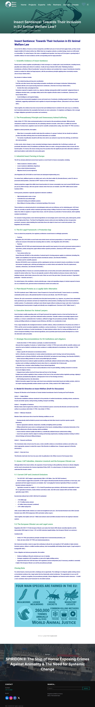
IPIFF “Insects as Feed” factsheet (45, 180)
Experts (41, 5)
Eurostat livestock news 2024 (66, 510)
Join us (66, 5)
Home (23, 5)
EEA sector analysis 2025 (60, 489)
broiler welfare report (46, 513)
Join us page (8, 689)
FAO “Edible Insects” (69, 305)
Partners (57, 5)
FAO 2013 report (62, 295)
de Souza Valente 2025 (23, 73)
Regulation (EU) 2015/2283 (21, 224)
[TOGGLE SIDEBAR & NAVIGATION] (88, 4)
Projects (32, 5)
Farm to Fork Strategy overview (53, 376)
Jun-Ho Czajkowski (21, 30)
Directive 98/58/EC (61, 257)
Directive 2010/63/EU (37, 266)
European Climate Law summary (67, 530)
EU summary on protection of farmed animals (59, 211)
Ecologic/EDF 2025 (19, 548)
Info (49, 5)
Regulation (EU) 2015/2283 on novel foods (28, 174)
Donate (75, 5)
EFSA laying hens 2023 (32, 513)
